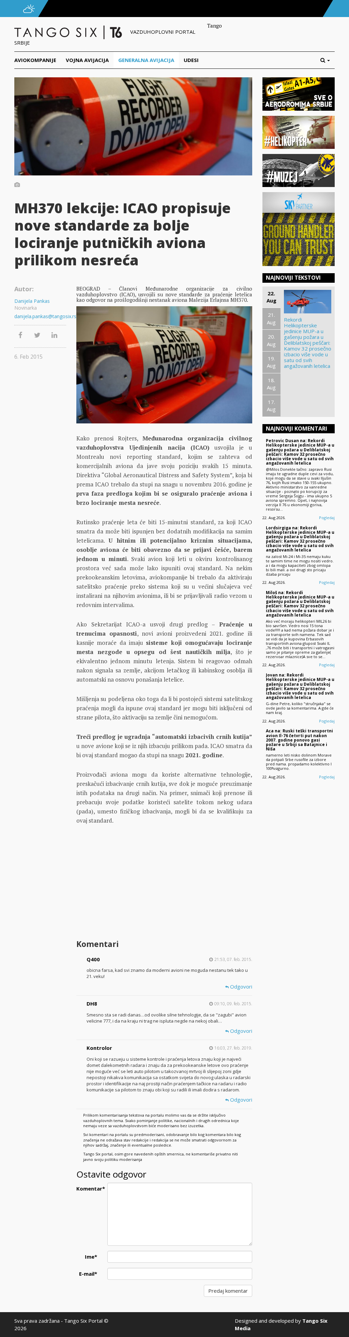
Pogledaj (327, 517)
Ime (91, 1256)
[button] (327, 60)
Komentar (89, 1188)
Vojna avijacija (87, 60)
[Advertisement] (164, 883)
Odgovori (240, 986)
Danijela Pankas (32, 301)
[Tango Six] (68, 31)
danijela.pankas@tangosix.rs (40, 316)
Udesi (191, 60)
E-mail (88, 1273)
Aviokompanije (35, 60)
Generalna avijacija (146, 60)
